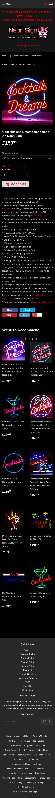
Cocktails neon (14, 745)
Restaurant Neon (24, 755)
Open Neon (41, 768)
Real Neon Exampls (26, 787)
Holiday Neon (44, 778)
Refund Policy (27, 662)
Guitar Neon (10, 750)
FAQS (27, 682)
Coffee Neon (42, 750)
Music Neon (18, 759)
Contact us (27, 690)
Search (27, 650)
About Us (27, 686)
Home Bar (25, 741)
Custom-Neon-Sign (28, 792)
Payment (27, 670)
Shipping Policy (27, 654)
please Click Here (43, 302)
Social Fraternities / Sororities (20, 768)
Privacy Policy (27, 666)
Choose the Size (10, 153)
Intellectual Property (27, 678)
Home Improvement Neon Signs (28, 56)
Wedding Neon (8, 778)
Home (4, 56)
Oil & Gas (37, 764)
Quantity (6, 169)
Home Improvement (27, 778)
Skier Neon (13, 773)
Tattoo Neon (8, 755)
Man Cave (40, 745)
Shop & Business (26, 750)
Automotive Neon (42, 755)
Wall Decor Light (16, 782)
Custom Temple (40, 736)
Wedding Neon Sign (35, 782)
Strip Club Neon (33, 759)
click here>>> (39, 215)
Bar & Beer (13, 741)
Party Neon (28, 745)
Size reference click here (14, 166)
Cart (50, 4)
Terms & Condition (27, 674)
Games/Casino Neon (20, 764)
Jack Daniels (38, 741)
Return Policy (27, 658)
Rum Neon (40, 773)
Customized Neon (22, 736)
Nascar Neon (26, 773)
